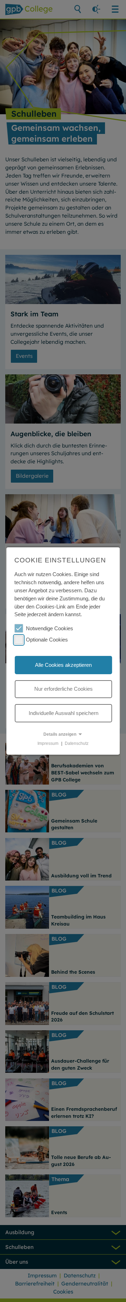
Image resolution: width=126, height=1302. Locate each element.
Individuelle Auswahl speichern (63, 713)
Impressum (47, 743)
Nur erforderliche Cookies (63, 689)
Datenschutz (77, 743)
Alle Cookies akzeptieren (63, 665)
